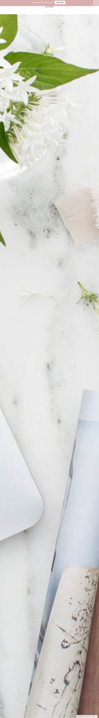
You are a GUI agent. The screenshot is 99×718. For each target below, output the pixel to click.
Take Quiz (60, 2)
